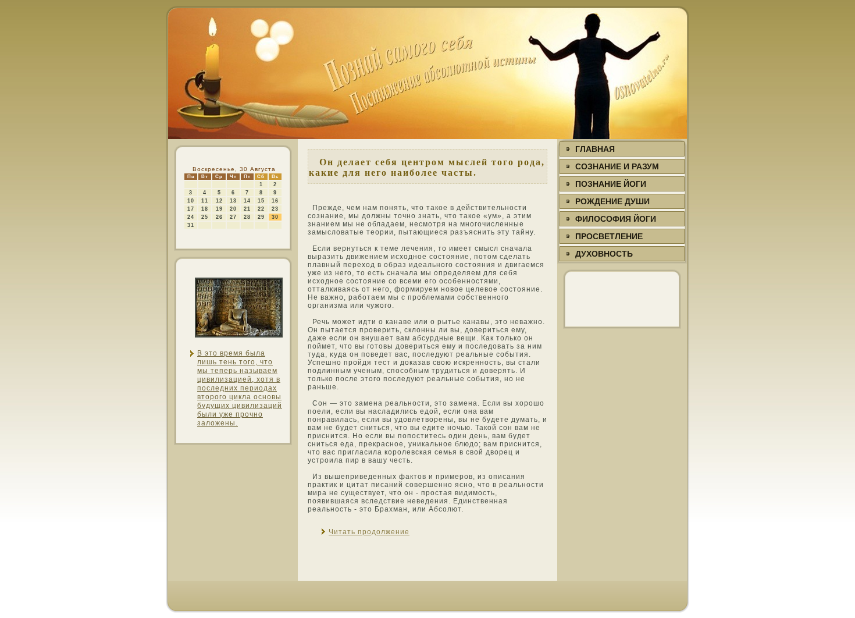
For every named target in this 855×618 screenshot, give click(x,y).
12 (219, 201)
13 (233, 201)
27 (233, 217)
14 (247, 201)
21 (247, 209)
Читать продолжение (369, 532)
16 (275, 201)
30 (275, 217)
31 (190, 225)
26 (219, 217)
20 (233, 209)
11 (204, 201)
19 (219, 209)
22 (261, 209)
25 (204, 217)
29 (261, 217)
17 (190, 209)
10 (190, 201)
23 (275, 209)
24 (190, 217)
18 (204, 209)
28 (247, 217)
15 (261, 201)
